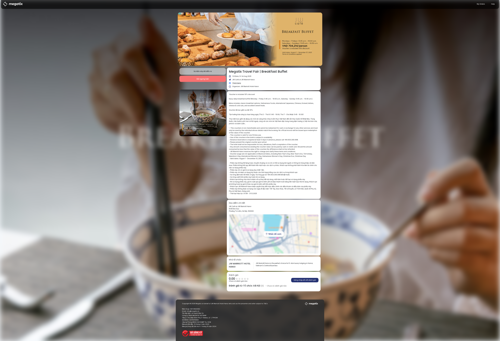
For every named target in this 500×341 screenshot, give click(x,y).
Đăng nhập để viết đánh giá (305, 280)
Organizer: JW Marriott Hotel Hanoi (245, 86)
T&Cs (266, 303)
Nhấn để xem (274, 234)
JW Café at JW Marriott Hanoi (243, 80)
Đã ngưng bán (203, 79)
